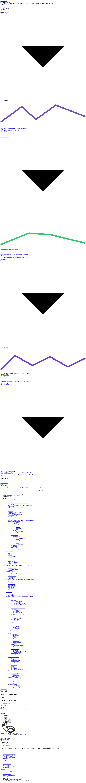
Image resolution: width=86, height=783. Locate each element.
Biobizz (14, 636)
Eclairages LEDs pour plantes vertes (15, 514)
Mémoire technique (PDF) (15, 474)
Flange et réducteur (17, 618)
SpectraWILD (11, 506)
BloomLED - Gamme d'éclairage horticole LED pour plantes (18, 517)
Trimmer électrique (17, 686)
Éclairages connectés (5, 254)
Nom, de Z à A (30, 709)
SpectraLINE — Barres (30, 125)
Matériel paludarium (15, 377)
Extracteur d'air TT (17, 611)
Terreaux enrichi (14, 665)
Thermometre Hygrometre (16, 606)
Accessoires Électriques (17, 549)
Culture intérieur (4, 487)
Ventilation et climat (12, 576)
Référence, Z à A (68, 709)
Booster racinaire (14, 634)
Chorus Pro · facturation (5, 474)
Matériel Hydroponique (12, 630)
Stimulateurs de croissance (18, 645)
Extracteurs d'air (14, 609)
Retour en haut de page (6, 738)
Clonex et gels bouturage (18, 673)
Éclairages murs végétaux (15, 373)
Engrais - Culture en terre (16, 652)
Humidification (22, 377)
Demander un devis (4, 483)
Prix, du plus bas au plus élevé (39, 709)
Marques (15, 523)
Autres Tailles (18, 529)
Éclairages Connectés (12, 589)
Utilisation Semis (14, 667)
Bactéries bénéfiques (15, 649)
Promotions (5, 758)
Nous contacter (6, 767)
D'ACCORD (3, 690)
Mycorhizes (15, 650)
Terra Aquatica (16, 641)
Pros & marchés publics (35, 487)
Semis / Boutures (9, 592)
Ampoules (10, 249)
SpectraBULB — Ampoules (19, 125)
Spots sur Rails (11, 587)
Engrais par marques (15, 635)
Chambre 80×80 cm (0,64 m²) (19, 603)
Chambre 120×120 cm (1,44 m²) (19, 604)
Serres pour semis (14, 674)
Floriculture (20, 472)
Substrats (10, 553)
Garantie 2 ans (6, 765)
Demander (3, 9)
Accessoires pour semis (15, 676)
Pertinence (3, 708)
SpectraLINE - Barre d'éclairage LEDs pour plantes (18, 503)
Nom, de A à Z (24, 709)
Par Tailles (15, 525)
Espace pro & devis (7, 774)
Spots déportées (11, 588)
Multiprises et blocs (14, 679)
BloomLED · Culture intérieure (9, 754)
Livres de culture (14, 683)
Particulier (3, 2)
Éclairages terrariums (5, 373)
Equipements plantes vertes (11, 571)
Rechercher (4, 5)
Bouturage (10, 670)
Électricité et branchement (13, 677)
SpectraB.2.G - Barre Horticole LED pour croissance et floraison (21, 520)
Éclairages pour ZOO (25, 373)
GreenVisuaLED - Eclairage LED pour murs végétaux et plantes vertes (20, 579)
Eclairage (10, 555)
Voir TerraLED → (4, 383)
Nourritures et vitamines (13, 560)
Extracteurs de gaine (17, 610)
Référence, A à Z (61, 709)
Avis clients (5, 776)
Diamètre (17, 543)
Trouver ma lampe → (5, 136)
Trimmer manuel (16, 687)
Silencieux (20, 541)
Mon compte (3, 488)
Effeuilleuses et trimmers (15, 685)
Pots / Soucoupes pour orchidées (17, 669)
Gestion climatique (11, 605)
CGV (2, 781)
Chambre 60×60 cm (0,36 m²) (19, 602)
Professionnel (8, 2)
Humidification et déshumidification (18, 608)
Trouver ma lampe (4, 485)
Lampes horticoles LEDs (10, 499)
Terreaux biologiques (15, 661)
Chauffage (10, 554)
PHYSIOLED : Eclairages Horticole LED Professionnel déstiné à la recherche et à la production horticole (27, 565)
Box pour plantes (11, 578)
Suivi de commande (10, 488)
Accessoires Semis (11, 595)
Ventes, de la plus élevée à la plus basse (8, 709)
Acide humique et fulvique (18, 647)
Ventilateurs (13, 622)
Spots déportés (25, 251)
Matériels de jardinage (22, 128)
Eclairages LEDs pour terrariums (14, 509)
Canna (14, 637)
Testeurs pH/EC (14, 631)
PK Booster (15, 646)
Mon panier (16, 488)
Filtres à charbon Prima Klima (19, 616)
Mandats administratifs (25, 474)
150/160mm (20, 544)
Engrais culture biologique (16, 642)
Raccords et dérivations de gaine (17, 617)
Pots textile (13, 658)
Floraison (7, 130)
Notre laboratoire (6, 772)
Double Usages (19, 532)
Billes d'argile (13, 659)
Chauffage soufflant (17, 626)
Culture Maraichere (12, 568)
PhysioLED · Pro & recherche (9, 757)
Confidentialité (12, 781)
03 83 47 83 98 (51, 3)
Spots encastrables (11, 251)
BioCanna (15, 643)
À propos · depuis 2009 (7, 771)
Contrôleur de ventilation (18, 628)
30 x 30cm (18, 527)
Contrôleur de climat (15, 627)
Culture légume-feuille (13, 472)
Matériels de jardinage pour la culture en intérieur (18, 521)
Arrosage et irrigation (12, 577)
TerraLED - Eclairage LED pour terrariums (14, 507)
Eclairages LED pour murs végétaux (15, 512)
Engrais (9, 633)
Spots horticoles (18, 251)
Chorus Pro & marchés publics (9, 775)
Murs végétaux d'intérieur (14, 254)
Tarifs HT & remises (33, 474)
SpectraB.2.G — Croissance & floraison (9, 128)
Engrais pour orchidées (15, 653)
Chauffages (10, 594)
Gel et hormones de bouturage (17, 671)
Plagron (14, 639)
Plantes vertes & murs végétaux (13, 487)
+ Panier (10, 735)
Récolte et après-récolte (12, 684)
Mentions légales (6, 781)
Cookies (17, 781)
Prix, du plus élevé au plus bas (51, 709)
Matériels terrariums (9, 551)
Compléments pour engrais (16, 655)
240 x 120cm (18, 528)
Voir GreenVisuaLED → (5, 259)
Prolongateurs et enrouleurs (16, 681)
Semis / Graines (14, 547)
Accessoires (16, 249)
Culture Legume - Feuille (13, 569)
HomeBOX (18, 524)
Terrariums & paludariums (25, 487)
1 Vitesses (20, 540)
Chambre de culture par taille (16, 601)
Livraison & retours (7, 764)
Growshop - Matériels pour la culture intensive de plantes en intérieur (19, 596)
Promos (2, 484)
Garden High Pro (21, 538)
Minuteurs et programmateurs (16, 678)
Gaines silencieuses (17, 621)
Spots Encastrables (11, 586)
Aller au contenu (4, 1)
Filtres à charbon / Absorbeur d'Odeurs (18, 614)
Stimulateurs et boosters (15, 644)
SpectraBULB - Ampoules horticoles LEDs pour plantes (19, 502)
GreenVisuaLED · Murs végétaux (9, 755)
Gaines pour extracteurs (15, 619)
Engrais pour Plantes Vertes (13, 574)
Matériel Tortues (11, 561)
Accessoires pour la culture (13, 682)
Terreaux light (13, 663)
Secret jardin (13, 600)
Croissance (3, 130)
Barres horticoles (4, 249)
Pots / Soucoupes (14, 545)
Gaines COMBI (16, 620)
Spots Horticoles (11, 585)
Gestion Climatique (14, 535)
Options (17, 539)
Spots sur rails (4, 251)
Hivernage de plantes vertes (21, 533)
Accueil (4, 498)
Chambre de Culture (15, 522)
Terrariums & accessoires (6, 377)
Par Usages (15, 530)
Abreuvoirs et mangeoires (16, 559)
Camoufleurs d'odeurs (15, 624)
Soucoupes (15, 546)
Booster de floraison (15, 654)
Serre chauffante (16, 675)
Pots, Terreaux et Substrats (13, 657)
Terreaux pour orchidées (15, 660)
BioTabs (14, 638)
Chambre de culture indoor (13, 598)
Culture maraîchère (5, 472)
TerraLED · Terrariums (7, 756)
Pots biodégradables (15, 662)
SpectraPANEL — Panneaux (7, 125)
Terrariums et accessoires (13, 562)
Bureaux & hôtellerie (23, 254)
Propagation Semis (19, 531)
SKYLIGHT (13, 556)
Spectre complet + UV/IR (14, 130)
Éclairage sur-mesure (27, 472)
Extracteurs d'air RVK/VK (18, 612)
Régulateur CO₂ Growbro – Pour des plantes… (10, 733)
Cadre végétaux (11, 582)
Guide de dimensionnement (8, 766)
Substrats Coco (14, 668)
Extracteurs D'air (16, 536)
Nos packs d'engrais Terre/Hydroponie (18, 651)
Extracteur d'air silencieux (18, 613)
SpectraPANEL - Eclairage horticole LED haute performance (20, 505)
